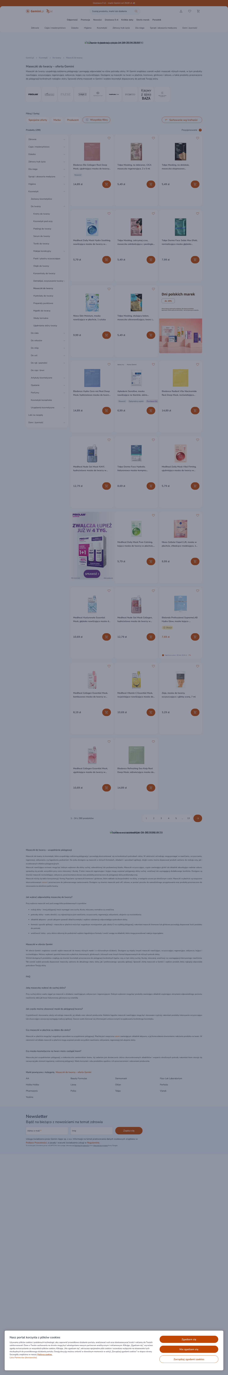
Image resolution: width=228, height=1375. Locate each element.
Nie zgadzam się (188, 1349)
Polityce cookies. (44, 1354)
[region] (114, 1350)
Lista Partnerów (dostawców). (23, 1357)
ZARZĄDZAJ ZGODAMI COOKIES (189, 1359)
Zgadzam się (189, 1339)
